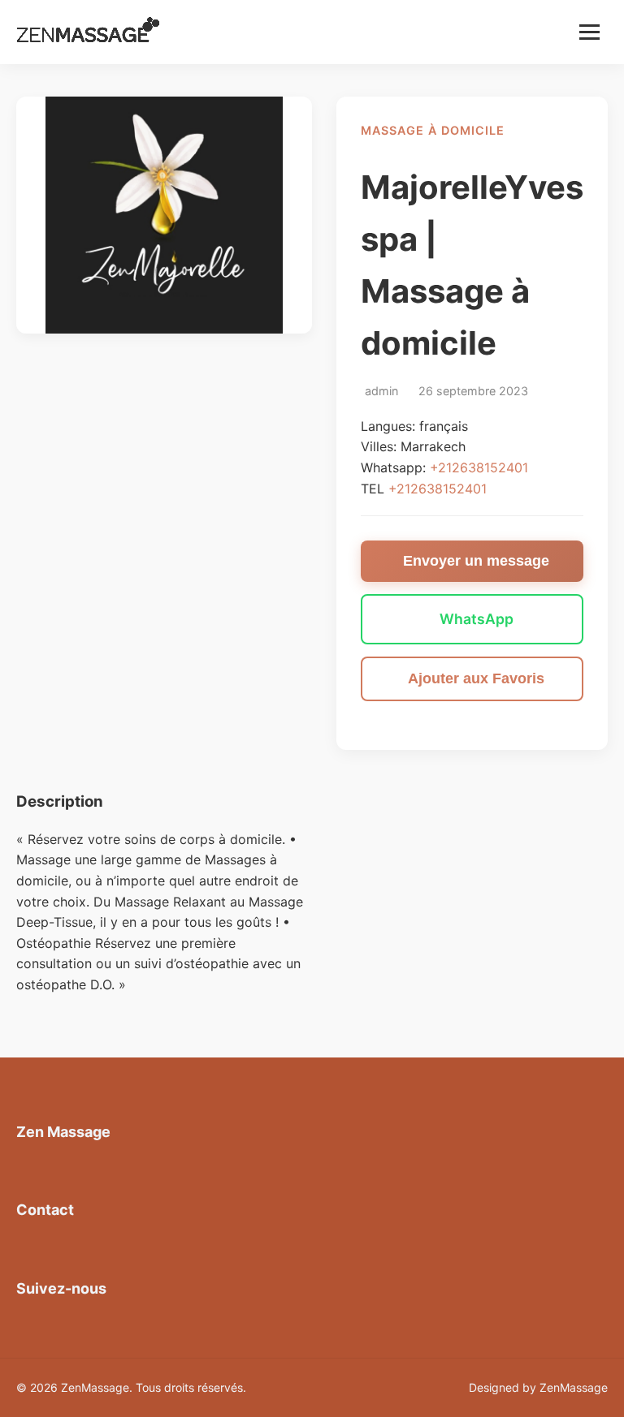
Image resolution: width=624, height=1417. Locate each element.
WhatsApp (477, 618)
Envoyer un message (476, 561)
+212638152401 (479, 467)
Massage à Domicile (433, 130)
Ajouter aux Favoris (476, 678)
